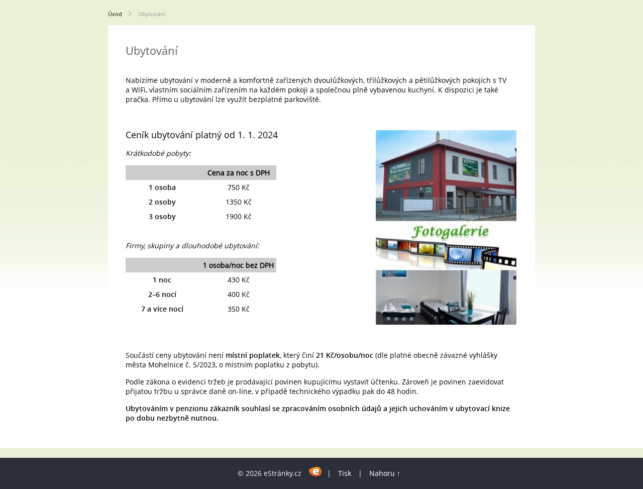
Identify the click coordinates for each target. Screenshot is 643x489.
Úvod (115, 14)
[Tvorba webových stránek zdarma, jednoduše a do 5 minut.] (315, 471)
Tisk (344, 473)
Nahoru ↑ (384, 473)
